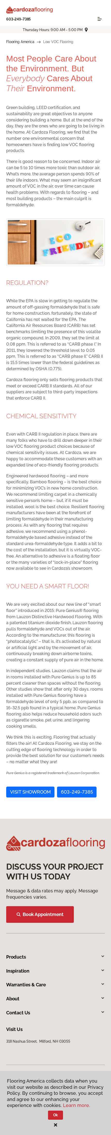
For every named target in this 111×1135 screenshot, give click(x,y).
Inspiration (17, 971)
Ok (55, 1115)
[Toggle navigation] (99, 19)
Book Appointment (43, 914)
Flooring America (20, 42)
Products (16, 957)
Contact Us (18, 1012)
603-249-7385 (18, 19)
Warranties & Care (26, 984)
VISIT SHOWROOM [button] (30, 792)
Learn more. (76, 1105)
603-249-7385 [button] (77, 792)
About (12, 998)
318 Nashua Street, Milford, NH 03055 (38, 1041)
